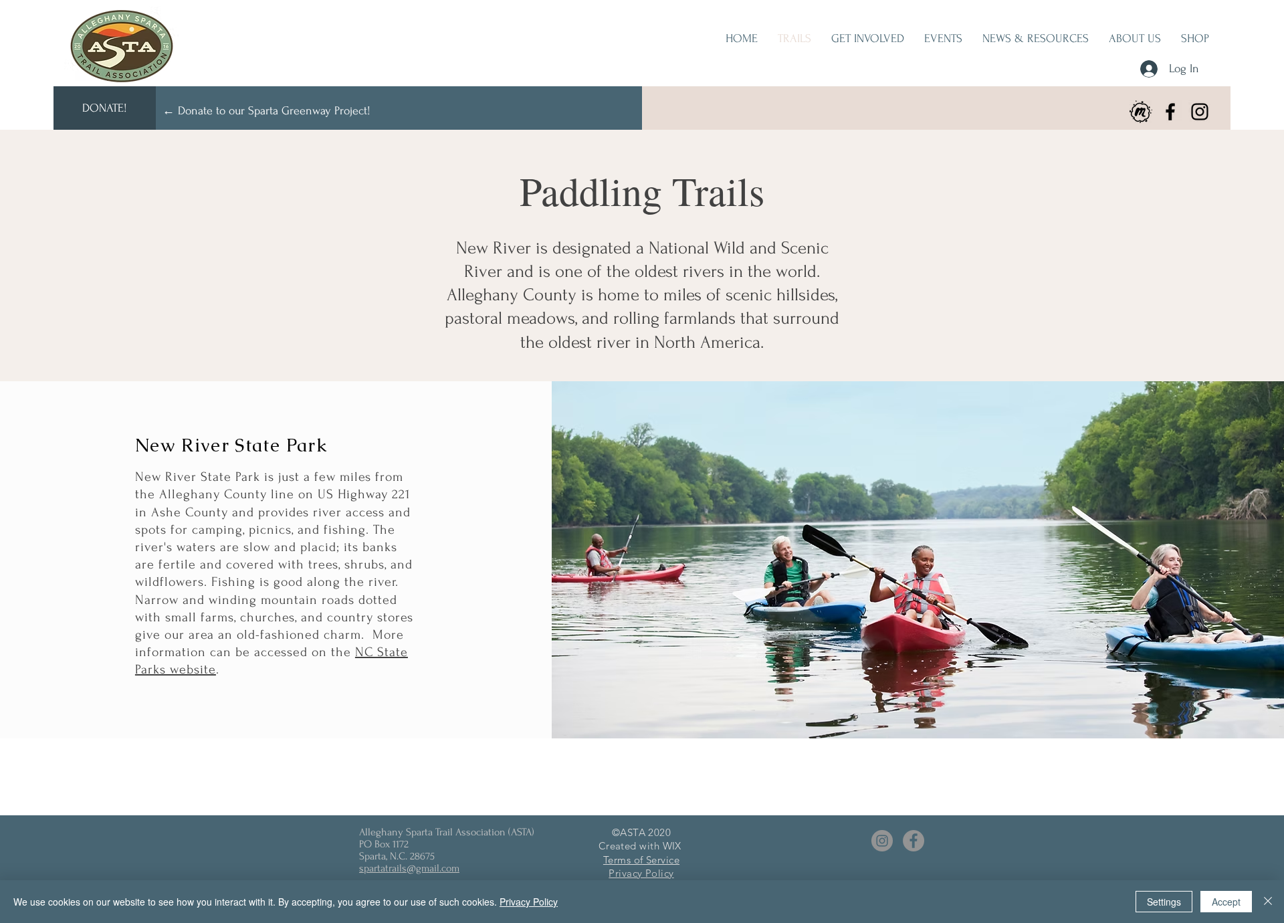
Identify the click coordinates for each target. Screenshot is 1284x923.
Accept (1226, 901)
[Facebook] (1170, 111)
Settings (1164, 901)
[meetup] (1141, 111)
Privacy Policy (529, 901)
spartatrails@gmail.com (409, 868)
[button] (867, 39)
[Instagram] (1199, 111)
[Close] (1268, 901)
